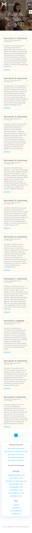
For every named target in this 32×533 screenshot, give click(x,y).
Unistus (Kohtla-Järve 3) (15, 493)
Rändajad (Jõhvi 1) (15, 487)
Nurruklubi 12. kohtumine (15, 237)
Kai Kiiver (7, 40)
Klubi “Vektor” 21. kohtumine (16, 460)
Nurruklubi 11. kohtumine (15, 279)
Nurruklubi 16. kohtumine (15, 78)
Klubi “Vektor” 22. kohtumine (16, 457)
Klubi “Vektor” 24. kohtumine (16, 448)
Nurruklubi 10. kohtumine (15, 361)
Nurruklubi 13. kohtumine (15, 200)
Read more (7, 69)
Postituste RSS (16, 508)
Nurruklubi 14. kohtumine (15, 160)
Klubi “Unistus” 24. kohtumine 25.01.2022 (16, 451)
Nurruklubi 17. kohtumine (15, 38)
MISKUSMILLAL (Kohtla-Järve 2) (15, 481)
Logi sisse (16, 505)
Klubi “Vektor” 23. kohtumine (16, 454)
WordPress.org (16, 514)
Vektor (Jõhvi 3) (14, 496)
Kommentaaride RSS (16, 511)
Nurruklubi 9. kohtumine (15, 397)
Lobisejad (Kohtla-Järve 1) (14, 475)
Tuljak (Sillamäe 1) (15, 490)
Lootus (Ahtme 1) (15, 478)
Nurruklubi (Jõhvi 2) (16, 40)
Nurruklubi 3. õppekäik (14, 320)
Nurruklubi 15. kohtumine (15, 116)
